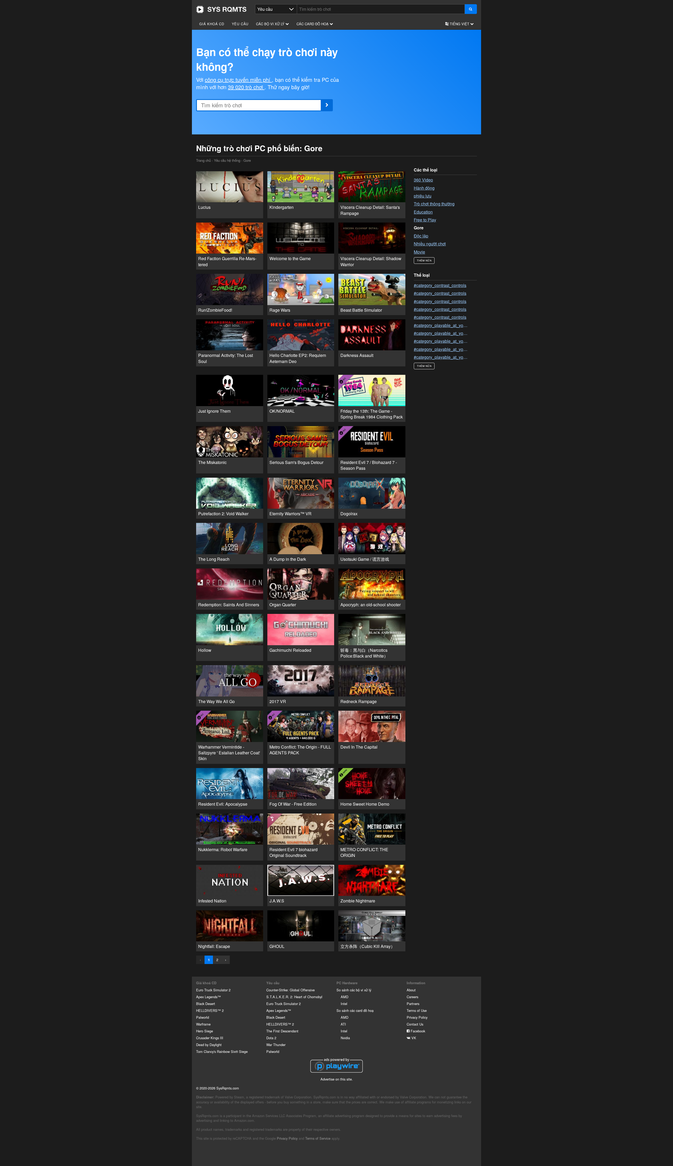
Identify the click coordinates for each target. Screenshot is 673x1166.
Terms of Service (317, 1138)
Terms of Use (417, 1010)
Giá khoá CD (211, 23)
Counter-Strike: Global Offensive (290, 989)
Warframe (203, 1024)
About (411, 989)
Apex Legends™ (208, 996)
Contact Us (415, 1024)
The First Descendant (282, 1030)
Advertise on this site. (336, 1079)
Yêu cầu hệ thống (227, 160)
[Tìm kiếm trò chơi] (471, 9)
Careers (412, 996)
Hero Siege (204, 1030)
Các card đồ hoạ (313, 23)
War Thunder (275, 1044)
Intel (344, 1003)
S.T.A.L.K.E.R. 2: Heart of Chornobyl (294, 996)
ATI (343, 1024)
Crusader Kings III (209, 1037)
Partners (413, 1003)
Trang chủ (221, 9)
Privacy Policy (417, 1017)
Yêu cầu (240, 23)
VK (413, 1037)
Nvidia (345, 1037)
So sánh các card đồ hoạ (355, 1010)
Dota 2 (271, 1037)
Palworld (202, 1017)
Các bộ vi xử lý (270, 23)
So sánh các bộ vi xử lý (353, 989)
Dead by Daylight (209, 1044)
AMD (344, 996)
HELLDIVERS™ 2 (210, 1010)
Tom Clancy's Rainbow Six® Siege (222, 1051)
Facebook (417, 1030)
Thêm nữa (424, 260)
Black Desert (205, 1003)
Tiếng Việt (459, 23)
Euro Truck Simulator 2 (213, 989)
